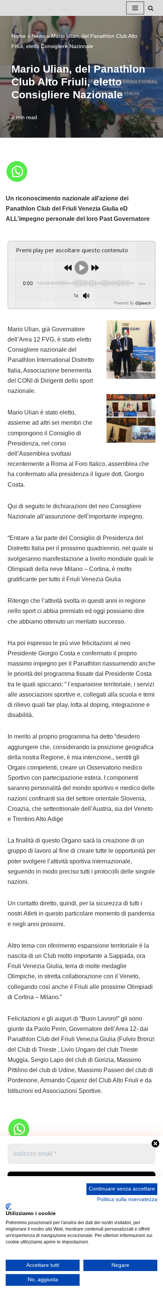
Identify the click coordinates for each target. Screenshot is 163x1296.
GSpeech (142, 303)
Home (18, 36)
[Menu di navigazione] (135, 8)
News (38, 36)
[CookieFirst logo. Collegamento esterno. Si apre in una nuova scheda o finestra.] (8, 1206)
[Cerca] (151, 8)
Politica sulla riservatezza (127, 1199)
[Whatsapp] (16, 171)
